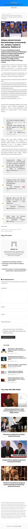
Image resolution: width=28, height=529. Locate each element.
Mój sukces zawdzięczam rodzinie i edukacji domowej (14, 435)
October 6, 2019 (11, 134)
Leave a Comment (12, 229)
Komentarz (4, 288)
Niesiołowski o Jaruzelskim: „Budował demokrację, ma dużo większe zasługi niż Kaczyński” (13, 263)
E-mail (3, 314)
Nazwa (3, 307)
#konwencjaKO (18, 122)
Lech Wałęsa (6, 231)
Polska (19, 229)
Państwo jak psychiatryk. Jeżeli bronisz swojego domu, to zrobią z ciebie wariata (16, 379)
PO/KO (11, 231)
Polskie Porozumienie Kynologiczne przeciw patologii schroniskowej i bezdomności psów (14, 484)
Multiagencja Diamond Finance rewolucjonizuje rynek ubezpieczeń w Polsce (17, 358)
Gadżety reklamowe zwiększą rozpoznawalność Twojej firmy (15, 372)
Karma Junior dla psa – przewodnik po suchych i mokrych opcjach (17, 365)
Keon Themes (18, 526)
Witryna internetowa (6, 321)
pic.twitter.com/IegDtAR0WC (14, 130)
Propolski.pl (14, 3)
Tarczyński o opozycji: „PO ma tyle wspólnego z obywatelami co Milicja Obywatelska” (14, 270)
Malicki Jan (14, 249)
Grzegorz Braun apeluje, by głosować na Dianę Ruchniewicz (14, 461)
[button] (14, 7)
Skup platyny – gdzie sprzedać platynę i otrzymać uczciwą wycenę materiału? (16, 350)
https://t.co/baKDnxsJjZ (13, 205)
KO (3, 231)
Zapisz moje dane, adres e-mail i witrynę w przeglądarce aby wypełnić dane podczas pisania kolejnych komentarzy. (14, 331)
